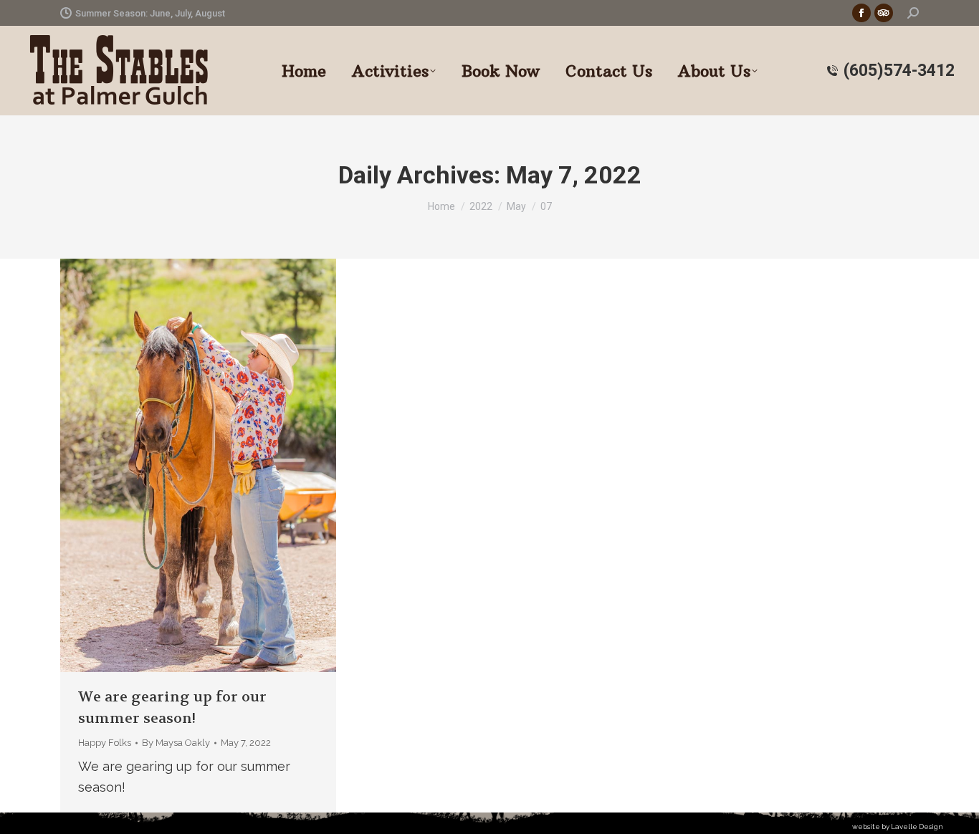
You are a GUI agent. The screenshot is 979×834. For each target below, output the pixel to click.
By (176, 742)
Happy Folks (104, 742)
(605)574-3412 (899, 70)
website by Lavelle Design (897, 826)
